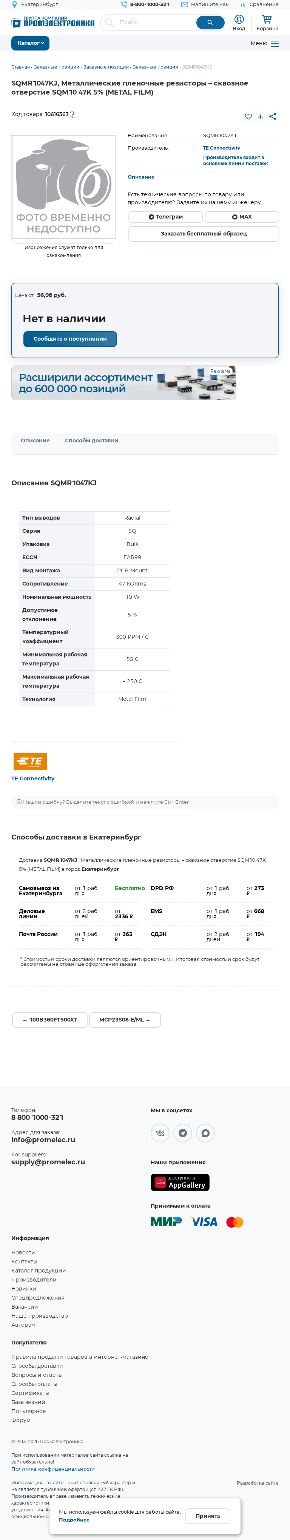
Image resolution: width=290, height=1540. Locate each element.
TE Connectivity (221, 148)
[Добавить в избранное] (248, 116)
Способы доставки (91, 440)
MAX (245, 217)
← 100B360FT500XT (49, 1020)
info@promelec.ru (43, 1140)
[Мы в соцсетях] (160, 1133)
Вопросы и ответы (37, 1375)
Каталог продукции (38, 1271)
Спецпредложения (38, 1298)
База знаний (28, 1402)
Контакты (24, 1262)
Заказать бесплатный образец (204, 234)
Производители (34, 1280)
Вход (239, 28)
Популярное (28, 1411)
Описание (141, 177)
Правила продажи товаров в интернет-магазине (79, 1357)
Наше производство (39, 1316)
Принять (208, 1516)
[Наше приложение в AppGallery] (180, 1182)
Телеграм (169, 217)
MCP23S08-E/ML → (125, 1020)
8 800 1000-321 (37, 1118)
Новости (23, 1253)
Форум (21, 1420)
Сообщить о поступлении (70, 339)
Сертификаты (30, 1393)
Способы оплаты (34, 1384)
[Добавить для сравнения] (260, 116)
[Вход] (239, 19)
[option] (64, 186)
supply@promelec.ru (48, 1162)
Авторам (23, 1325)
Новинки (23, 1289)
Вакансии (24, 1307)
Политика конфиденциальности (53, 1469)
